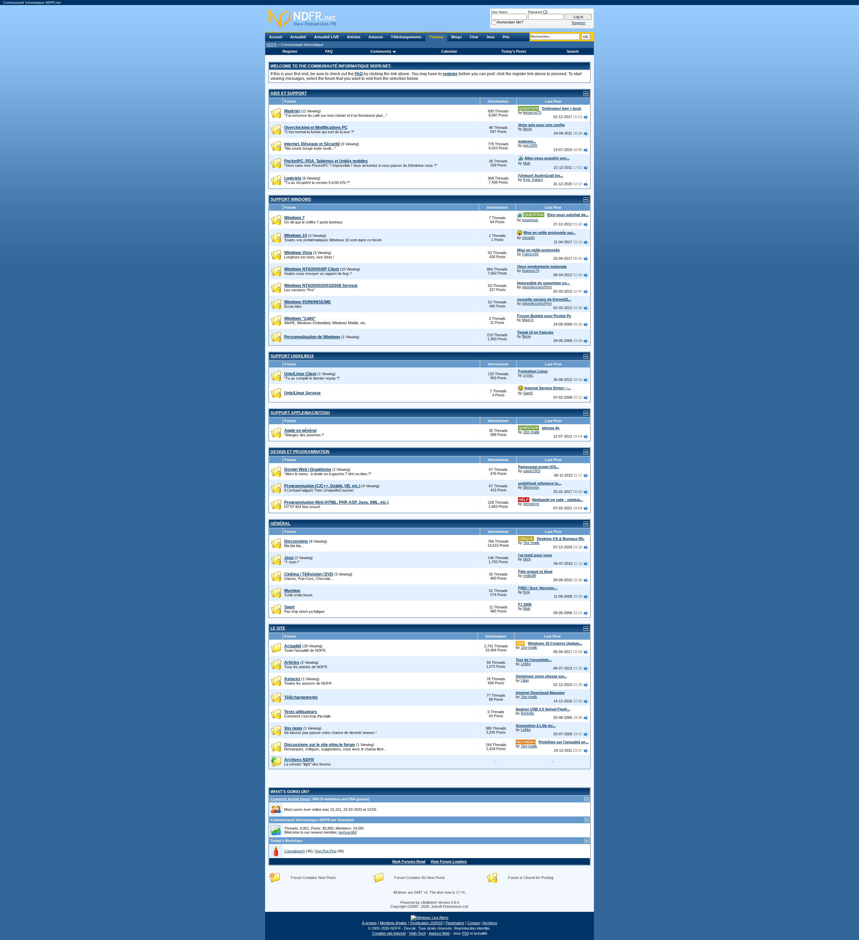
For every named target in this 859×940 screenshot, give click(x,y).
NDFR (271, 45)
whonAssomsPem (537, 287)
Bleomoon (531, 487)
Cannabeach (294, 851)
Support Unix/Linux (292, 356)
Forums (436, 37)
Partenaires (455, 923)
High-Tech (417, 933)
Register (290, 51)
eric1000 (530, 145)
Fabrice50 (530, 254)
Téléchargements (406, 37)
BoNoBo (527, 713)
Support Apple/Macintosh (300, 412)
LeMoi (525, 664)
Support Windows (290, 199)
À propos (369, 923)
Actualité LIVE (326, 37)
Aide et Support (288, 93)
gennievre (531, 504)
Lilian (525, 680)
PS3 (465, 933)
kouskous (530, 220)
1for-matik (531, 432)
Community (380, 51)
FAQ (329, 51)
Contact (473, 923)
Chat (474, 37)
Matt (526, 163)
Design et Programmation (300, 451)
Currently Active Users (290, 799)
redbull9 (529, 576)
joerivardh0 (348, 832)
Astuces (375, 37)
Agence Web (439, 933)
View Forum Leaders (449, 861)
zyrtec (528, 375)
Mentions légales (393, 923)
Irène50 (528, 238)
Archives (490, 923)
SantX (528, 393)
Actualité (298, 37)
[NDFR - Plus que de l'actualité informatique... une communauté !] (429, 18)
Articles (353, 37)
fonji (526, 592)
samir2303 (531, 471)
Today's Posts (513, 51)
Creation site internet (389, 933)
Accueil (275, 37)
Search (573, 51)
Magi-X (528, 320)
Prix (506, 37)
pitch (527, 559)
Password (535, 12)
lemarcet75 (532, 112)
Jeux (490, 37)
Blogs (456, 37)
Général (280, 523)
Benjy (527, 129)
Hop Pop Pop (325, 851)
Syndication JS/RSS (426, 923)
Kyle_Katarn (533, 180)
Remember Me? (510, 22)
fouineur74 (530, 270)
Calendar (449, 51)
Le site (277, 628)
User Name (499, 12)
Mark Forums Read (408, 861)
